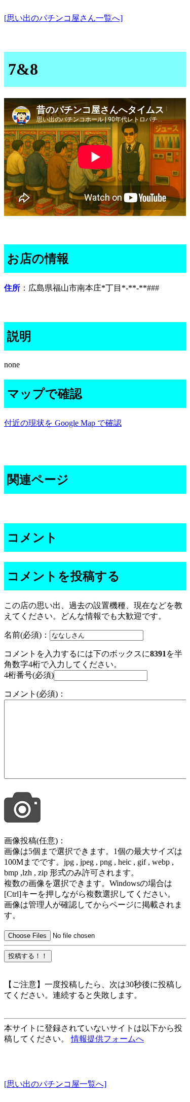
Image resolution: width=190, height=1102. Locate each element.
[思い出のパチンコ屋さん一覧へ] (63, 18)
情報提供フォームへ (107, 1038)
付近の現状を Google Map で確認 (63, 423)
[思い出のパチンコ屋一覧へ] (55, 1084)
